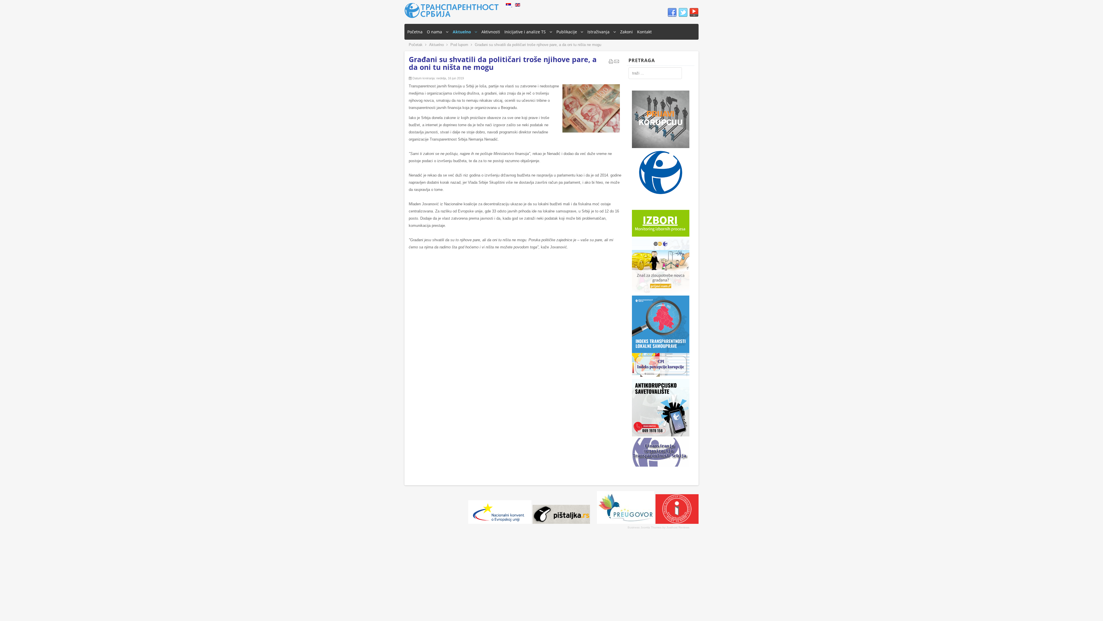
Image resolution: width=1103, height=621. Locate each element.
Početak (416, 45)
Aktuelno (436, 45)
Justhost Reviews (677, 527)
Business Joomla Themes (645, 527)
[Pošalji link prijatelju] (616, 63)
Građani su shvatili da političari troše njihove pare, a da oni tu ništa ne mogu (503, 63)
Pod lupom (459, 45)
